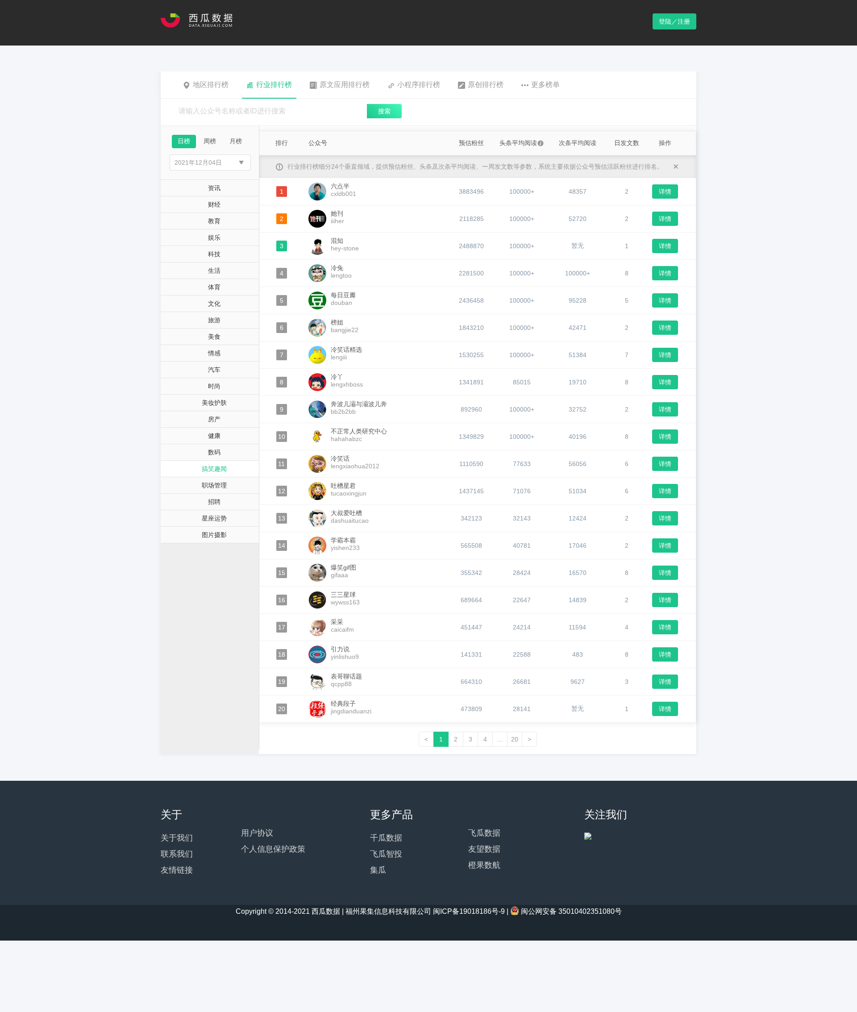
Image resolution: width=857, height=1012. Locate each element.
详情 (665, 191)
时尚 (214, 386)
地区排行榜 (211, 84)
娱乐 (214, 237)
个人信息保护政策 (273, 849)
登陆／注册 (674, 21)
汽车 (214, 369)
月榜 (235, 141)
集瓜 (378, 870)
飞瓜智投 (386, 854)
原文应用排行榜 (345, 84)
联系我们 (177, 854)
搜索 (384, 111)
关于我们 (177, 837)
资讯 (214, 188)
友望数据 (484, 849)
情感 (214, 353)
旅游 (214, 320)
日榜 (184, 141)
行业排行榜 (274, 84)
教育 (214, 221)
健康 (214, 435)
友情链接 (177, 870)
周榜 (210, 141)
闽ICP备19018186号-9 (469, 911)
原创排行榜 (485, 84)
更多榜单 (545, 84)
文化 (214, 303)
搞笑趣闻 (214, 468)
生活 (214, 270)
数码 (214, 452)
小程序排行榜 (418, 84)
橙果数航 (484, 865)
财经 (214, 204)
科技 (214, 254)
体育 (214, 287)
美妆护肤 (214, 402)
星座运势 (214, 518)
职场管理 (214, 485)
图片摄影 (214, 534)
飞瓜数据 (484, 833)
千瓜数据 (386, 837)
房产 (214, 419)
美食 (214, 336)
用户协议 (257, 833)
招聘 (214, 501)
